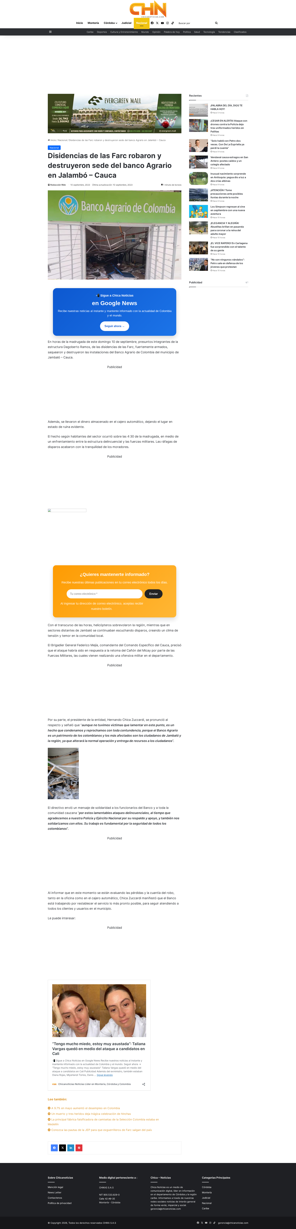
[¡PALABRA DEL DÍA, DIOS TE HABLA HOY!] (198, 110)
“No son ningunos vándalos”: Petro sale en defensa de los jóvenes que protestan (227, 263)
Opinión (156, 32)
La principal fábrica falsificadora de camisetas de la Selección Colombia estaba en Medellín (103, 1122)
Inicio (79, 23)
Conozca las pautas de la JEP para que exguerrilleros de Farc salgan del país (101, 1130)
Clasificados (240, 32)
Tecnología (209, 32)
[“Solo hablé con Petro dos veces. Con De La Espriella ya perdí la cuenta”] (198, 145)
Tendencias (224, 32)
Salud (197, 32)
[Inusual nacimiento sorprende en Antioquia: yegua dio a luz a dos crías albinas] (198, 178)
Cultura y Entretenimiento (124, 32)
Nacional (141, 23)
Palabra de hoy (172, 32)
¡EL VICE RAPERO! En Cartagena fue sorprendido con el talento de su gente (229, 247)
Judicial (126, 23)
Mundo (145, 32)
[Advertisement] (148, 65)
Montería (93, 23)
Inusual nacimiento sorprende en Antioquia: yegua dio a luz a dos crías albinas (228, 177)
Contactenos (55, 1197)
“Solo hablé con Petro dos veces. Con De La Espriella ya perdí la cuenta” (227, 144)
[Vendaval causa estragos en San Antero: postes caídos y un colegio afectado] (198, 162)
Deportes (102, 32)
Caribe (90, 32)
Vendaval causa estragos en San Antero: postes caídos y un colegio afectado (229, 161)
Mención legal (55, 1187)
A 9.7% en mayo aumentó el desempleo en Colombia (85, 1108)
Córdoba (109, 23)
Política (187, 32)
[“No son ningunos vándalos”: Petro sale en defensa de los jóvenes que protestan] (198, 264)
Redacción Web (58, 185)
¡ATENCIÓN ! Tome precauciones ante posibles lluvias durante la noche (227, 194)
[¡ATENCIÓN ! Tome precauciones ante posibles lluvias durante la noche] (198, 194)
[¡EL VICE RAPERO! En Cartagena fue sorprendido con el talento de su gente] (198, 247)
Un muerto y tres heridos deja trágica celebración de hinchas (91, 1113)
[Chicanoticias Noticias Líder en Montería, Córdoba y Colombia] (148, 8)
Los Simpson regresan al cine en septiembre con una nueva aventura (228, 210)
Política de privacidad (59, 1203)
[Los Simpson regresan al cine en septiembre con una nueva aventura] (198, 211)
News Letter (54, 1192)
